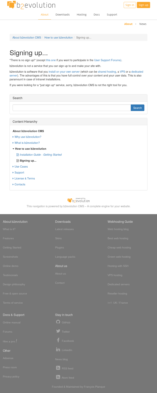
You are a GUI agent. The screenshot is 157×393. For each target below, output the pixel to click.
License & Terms (25, 178)
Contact (60, 282)
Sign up (143, 5)
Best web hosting (118, 238)
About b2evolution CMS (26, 37)
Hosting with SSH (118, 265)
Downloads (63, 14)
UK (115, 302)
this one (51, 60)
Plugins (59, 247)
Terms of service (13, 302)
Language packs (65, 256)
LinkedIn (66, 350)
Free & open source (15, 293)
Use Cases (21, 166)
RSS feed (67, 368)
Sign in (129, 5)
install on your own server (64, 71)
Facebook (67, 340)
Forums (7, 331)
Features (8, 238)
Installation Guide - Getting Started (41, 154)
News (142, 24)
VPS (122, 71)
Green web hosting (119, 256)
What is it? (9, 229)
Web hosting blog (118, 229)
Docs (97, 14)
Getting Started (12, 247)
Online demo (10, 265)
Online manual (11, 322)
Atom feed (67, 377)
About (44, 14)
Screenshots (10, 256)
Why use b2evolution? (28, 137)
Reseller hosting (117, 293)
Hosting (82, 14)
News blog (61, 359)
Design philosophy (14, 284)
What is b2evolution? (27, 143)
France (123, 302)
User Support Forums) (107, 60)
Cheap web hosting (119, 247)
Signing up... (28, 160)
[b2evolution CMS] (78, 200)
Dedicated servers (119, 284)
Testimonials (10, 275)
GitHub (65, 322)
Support (112, 14)
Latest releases (64, 229)
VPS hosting (115, 275)
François (89, 386)
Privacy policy (11, 376)
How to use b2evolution (58, 37)
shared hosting (107, 71)
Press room (10, 367)
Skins (58, 238)
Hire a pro (10, 341)
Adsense (8, 358)
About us (60, 273)
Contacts (20, 184)
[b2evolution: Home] (31, 5)
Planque (100, 386)
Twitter (65, 331)
